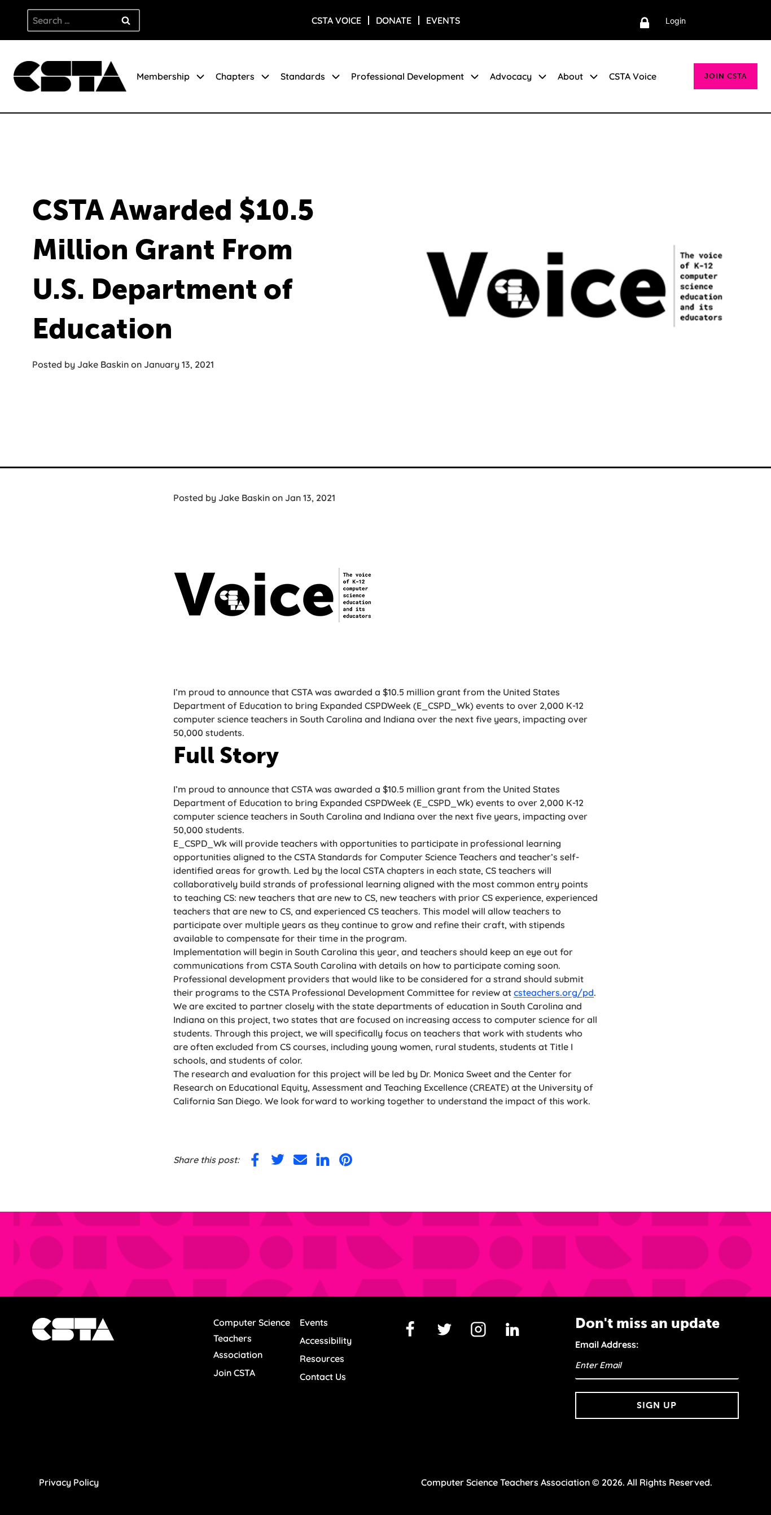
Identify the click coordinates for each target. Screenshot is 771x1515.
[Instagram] (478, 1329)
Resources (322, 1358)
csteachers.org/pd (554, 992)
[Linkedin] (512, 1329)
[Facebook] (410, 1329)
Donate (393, 20)
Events (443, 20)
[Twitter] (444, 1329)
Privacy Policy (69, 1482)
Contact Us (323, 1376)
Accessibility (326, 1340)
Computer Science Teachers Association (251, 1339)
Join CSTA (725, 76)
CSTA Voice (336, 20)
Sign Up (657, 1405)
